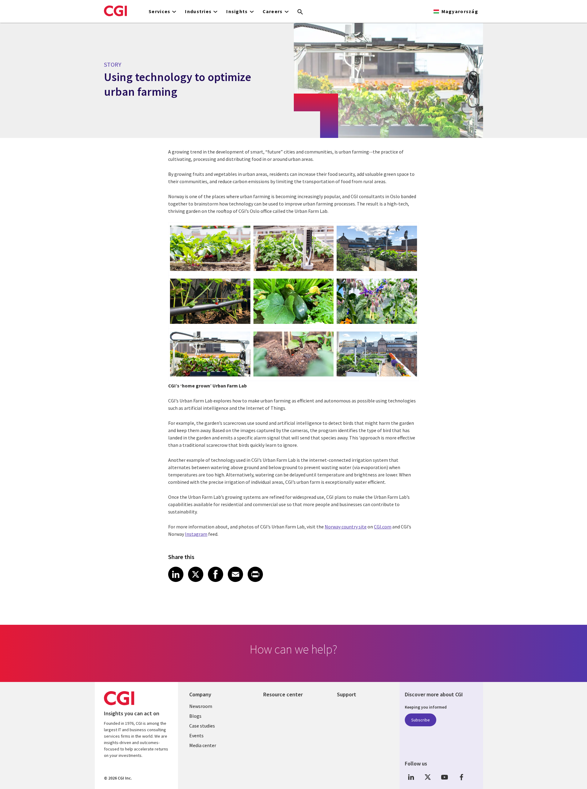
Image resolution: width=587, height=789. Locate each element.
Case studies (202, 726)
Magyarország (459, 11)
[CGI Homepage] (115, 10)
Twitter (428, 777)
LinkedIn (411, 777)
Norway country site (346, 527)
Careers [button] (273, 11)
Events (196, 735)
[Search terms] (300, 12)
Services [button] (159, 11)
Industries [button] (198, 11)
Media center (202, 745)
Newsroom (200, 706)
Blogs (195, 716)
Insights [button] (237, 11)
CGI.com (382, 527)
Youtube (444, 777)
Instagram (196, 534)
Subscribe (420, 720)
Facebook (461, 777)
